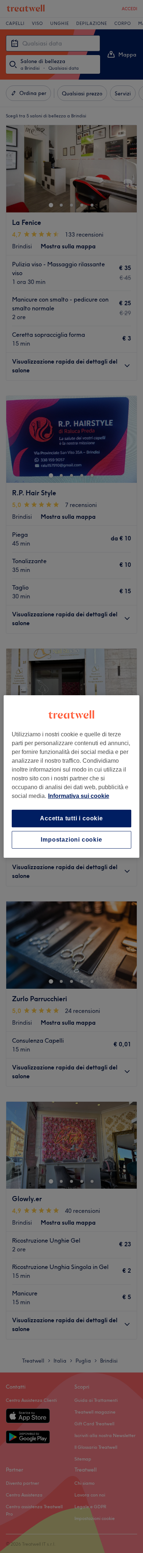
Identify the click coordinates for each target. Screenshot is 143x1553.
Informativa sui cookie (78, 796)
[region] (72, 776)
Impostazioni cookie (71, 839)
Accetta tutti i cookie (71, 818)
